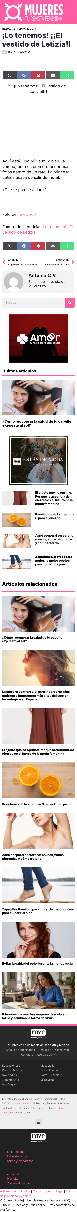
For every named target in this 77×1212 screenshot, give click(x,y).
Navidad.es (9, 1074)
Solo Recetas (15, 1152)
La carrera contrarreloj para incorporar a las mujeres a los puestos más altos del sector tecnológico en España (36, 695)
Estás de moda (17, 1156)
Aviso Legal (55, 1191)
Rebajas (9, 28)
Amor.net (13, 1174)
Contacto (27, 1054)
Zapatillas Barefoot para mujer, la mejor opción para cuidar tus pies (53, 560)
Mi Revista (47, 1079)
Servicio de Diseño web (54, 1049)
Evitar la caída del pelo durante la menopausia (37, 963)
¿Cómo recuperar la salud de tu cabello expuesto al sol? (32, 639)
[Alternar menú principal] (71, 12)
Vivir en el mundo (18, 1183)
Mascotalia (47, 1065)
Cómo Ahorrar (49, 1070)
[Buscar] (70, 303)
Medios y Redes (56, 1045)
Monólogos (9, 1084)
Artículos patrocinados (20, 1049)
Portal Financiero (51, 1074)
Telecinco (27, 214)
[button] (38, 1122)
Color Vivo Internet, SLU (21, 1103)
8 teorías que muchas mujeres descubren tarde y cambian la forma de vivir (34, 1016)
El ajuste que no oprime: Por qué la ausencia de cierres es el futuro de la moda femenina (54, 498)
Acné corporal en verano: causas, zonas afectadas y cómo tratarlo (54, 539)
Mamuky (12, 1178)
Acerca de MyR (47, 1054)
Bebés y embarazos (20, 1161)
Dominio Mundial (12, 1070)
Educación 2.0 (11, 1065)
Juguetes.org (10, 1079)
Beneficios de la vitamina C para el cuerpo (54, 516)
